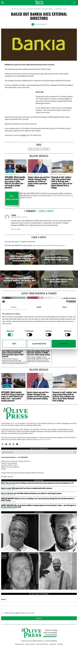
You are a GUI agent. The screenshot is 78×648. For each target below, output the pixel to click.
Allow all (64, 344)
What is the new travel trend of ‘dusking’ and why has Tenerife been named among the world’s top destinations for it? (37, 483)
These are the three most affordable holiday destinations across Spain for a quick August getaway (31, 493)
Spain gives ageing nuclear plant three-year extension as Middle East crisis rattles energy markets (38, 352)
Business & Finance (34, 9)
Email (4, 599)
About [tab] (64, 307)
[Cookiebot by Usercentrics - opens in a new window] (67, 301)
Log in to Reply (15, 229)
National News (47, 9)
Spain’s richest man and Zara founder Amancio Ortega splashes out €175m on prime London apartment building (39, 181)
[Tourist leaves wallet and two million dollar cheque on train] (56, 257)
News (24, 135)
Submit (39, 618)
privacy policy (29, 613)
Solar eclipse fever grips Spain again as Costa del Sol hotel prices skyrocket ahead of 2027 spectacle (13, 353)
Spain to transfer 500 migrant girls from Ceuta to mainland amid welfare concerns (26, 488)
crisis (38, 149)
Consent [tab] (13, 307)
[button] (75, 452)
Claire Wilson (42, 24)
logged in (17, 242)
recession (45, 149)
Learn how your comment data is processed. (49, 245)
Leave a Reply (46, 211)
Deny (14, 344)
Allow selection (39, 344)
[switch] (29, 334)
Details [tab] (39, 307)
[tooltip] (2, 444)
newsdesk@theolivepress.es (61, 195)
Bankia (31, 149)
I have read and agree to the (19, 613)
